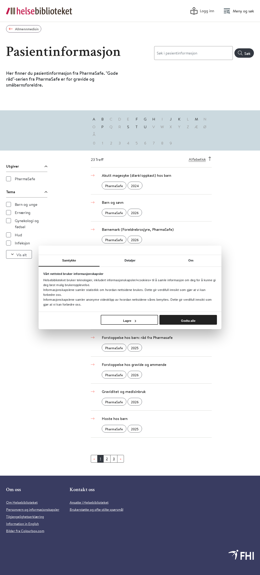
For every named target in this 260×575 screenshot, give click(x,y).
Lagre (127, 320)
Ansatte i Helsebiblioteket (89, 502)
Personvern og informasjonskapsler (32, 509)
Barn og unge (26, 204)
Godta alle (188, 320)
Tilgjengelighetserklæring (25, 516)
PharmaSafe (25, 178)
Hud (18, 234)
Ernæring (22, 212)
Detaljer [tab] (130, 260)
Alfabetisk (197, 159)
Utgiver (12, 166)
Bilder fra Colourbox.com (25, 530)
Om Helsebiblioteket (22, 502)
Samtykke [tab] (69, 260)
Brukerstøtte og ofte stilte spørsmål (96, 509)
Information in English (22, 523)
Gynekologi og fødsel (27, 223)
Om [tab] (190, 260)
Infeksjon (22, 242)
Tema (10, 191)
